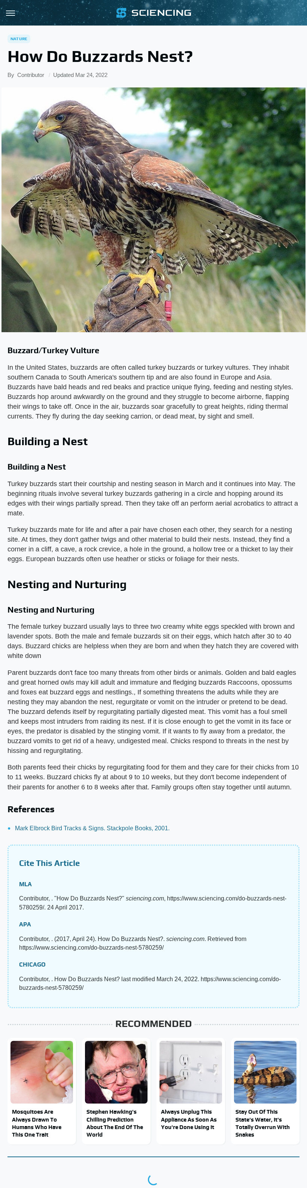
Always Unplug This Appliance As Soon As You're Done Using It (189, 1119)
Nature (18, 38)
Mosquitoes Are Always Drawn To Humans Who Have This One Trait (36, 1123)
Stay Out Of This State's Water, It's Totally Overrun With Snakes (262, 1123)
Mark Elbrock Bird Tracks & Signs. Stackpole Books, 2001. (92, 828)
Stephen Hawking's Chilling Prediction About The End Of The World (114, 1123)
